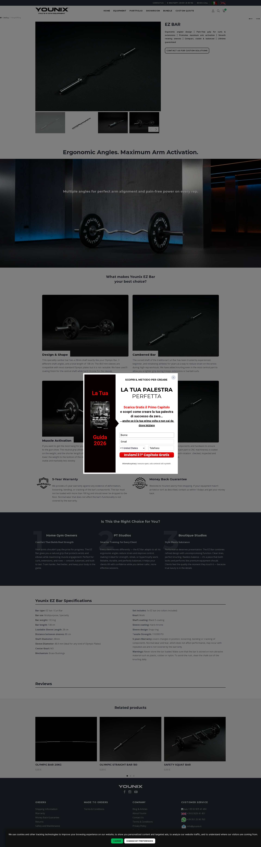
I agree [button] (117, 841)
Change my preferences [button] (139, 841)
